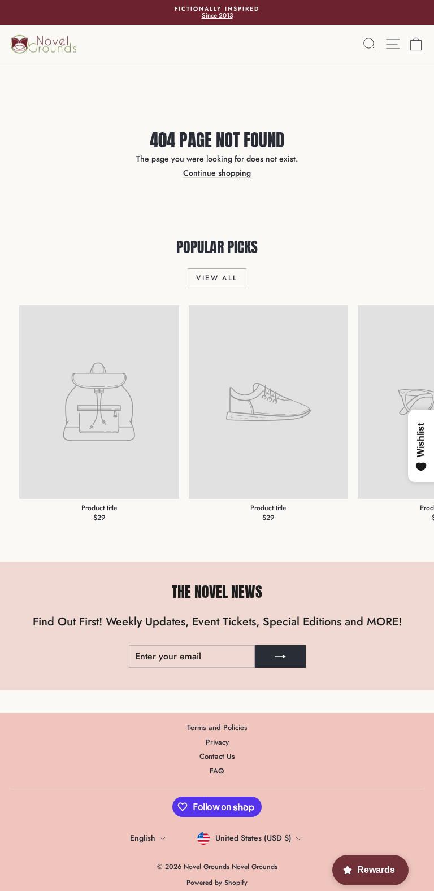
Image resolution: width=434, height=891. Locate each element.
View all (216, 278)
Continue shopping (217, 173)
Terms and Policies (217, 727)
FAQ (217, 771)
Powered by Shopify (217, 882)
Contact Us (217, 756)
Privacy (217, 742)
